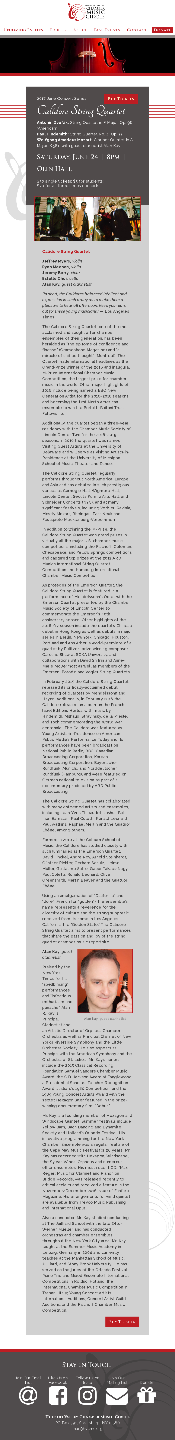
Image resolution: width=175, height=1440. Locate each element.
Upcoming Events (23, 30)
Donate (162, 30)
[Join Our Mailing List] (118, 1402)
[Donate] (147, 1402)
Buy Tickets (121, 99)
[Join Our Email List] (29, 1402)
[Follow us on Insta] (88, 1402)
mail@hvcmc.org (88, 1428)
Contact (137, 30)
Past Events (107, 30)
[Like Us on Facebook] (58, 1402)
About (80, 30)
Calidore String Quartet (81, 110)
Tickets (58, 30)
